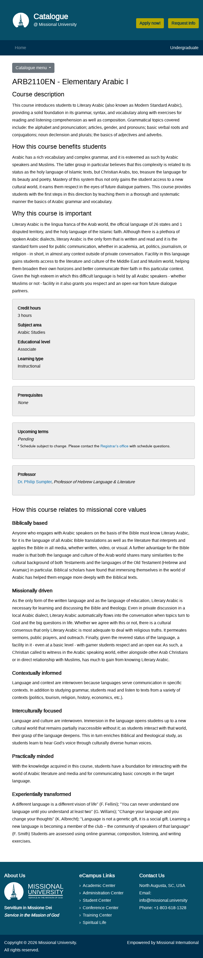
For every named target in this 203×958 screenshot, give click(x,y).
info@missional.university (163, 900)
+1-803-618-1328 (170, 907)
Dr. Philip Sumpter (35, 482)
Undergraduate (184, 47)
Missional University (57, 942)
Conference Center (100, 907)
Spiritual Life (94, 922)
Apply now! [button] (150, 23)
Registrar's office (114, 446)
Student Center (97, 900)
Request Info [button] (183, 23)
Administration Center (103, 893)
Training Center (97, 915)
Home (20, 47)
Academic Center (99, 885)
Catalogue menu (32, 67)
